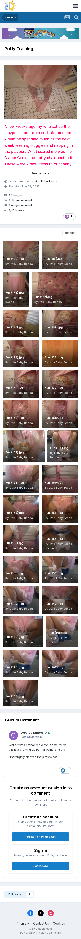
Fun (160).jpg (54, 482)
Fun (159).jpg (14, 512)
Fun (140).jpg (14, 696)
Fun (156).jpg (54, 512)
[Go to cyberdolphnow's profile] (13, 735)
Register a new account (40, 836)
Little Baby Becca (45, 181)
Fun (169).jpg (14, 417)
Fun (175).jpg (14, 327)
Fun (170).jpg (54, 387)
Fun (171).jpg (14, 387)
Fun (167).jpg (14, 452)
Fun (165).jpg (59, 448)
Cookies (59, 923)
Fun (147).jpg (54, 603)
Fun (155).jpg (14, 543)
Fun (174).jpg (54, 327)
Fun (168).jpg (54, 417)
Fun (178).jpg (14, 292)
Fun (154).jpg (54, 538)
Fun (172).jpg (54, 357)
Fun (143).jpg (14, 667)
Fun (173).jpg (14, 357)
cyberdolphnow (32, 732)
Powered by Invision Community (40, 932)
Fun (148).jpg (14, 603)
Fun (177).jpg (43, 297)
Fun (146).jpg (14, 637)
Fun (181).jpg (54, 258)
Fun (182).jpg (14, 258)
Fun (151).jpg (14, 573)
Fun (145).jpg (58, 632)
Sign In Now (40, 865)
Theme (21, 923)
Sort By (70, 233)
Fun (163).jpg (14, 482)
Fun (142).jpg (54, 667)
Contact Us (41, 923)
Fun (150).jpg (54, 573)
